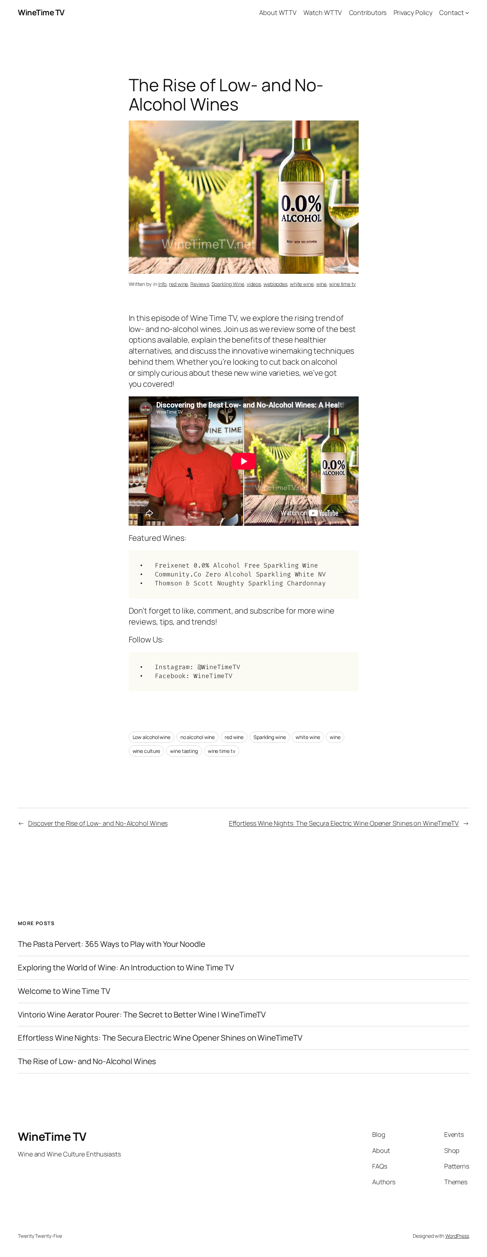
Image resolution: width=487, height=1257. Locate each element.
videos (254, 284)
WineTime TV (41, 12)
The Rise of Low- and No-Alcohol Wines (87, 1061)
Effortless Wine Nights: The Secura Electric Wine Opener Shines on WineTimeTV (344, 823)
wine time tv (342, 284)
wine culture (146, 751)
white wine (302, 284)
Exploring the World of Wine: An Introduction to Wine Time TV (126, 967)
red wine (178, 284)
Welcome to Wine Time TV (64, 991)
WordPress (457, 1235)
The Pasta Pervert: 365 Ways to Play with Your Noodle (111, 944)
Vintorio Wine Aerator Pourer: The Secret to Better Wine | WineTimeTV (142, 1014)
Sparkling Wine (227, 284)
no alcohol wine (197, 737)
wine (321, 284)
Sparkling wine (269, 737)
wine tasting (184, 751)
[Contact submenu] (467, 13)
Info (162, 284)
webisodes (275, 284)
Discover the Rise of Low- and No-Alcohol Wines (98, 823)
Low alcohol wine (151, 737)
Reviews (199, 284)
